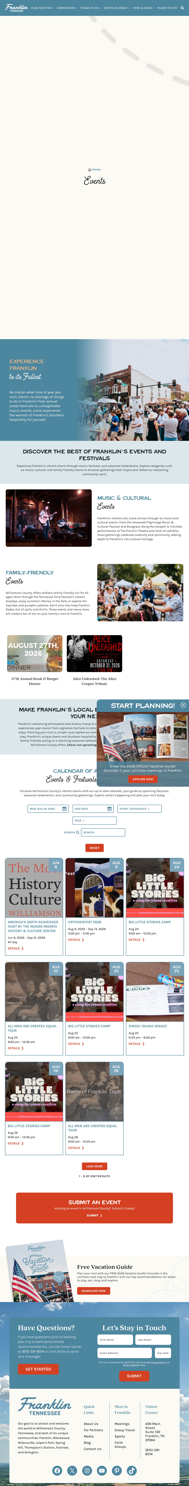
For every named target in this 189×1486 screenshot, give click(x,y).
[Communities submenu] (77, 8)
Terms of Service (131, 1365)
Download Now (94, 1291)
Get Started (38, 1369)
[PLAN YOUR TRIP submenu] (53, 8)
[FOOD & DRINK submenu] (153, 8)
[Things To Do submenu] (100, 8)
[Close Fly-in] (183, 705)
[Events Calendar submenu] (129, 8)
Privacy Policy (158, 1362)
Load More (94, 1166)
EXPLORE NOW (143, 779)
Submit (92, 1215)
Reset (94, 848)
